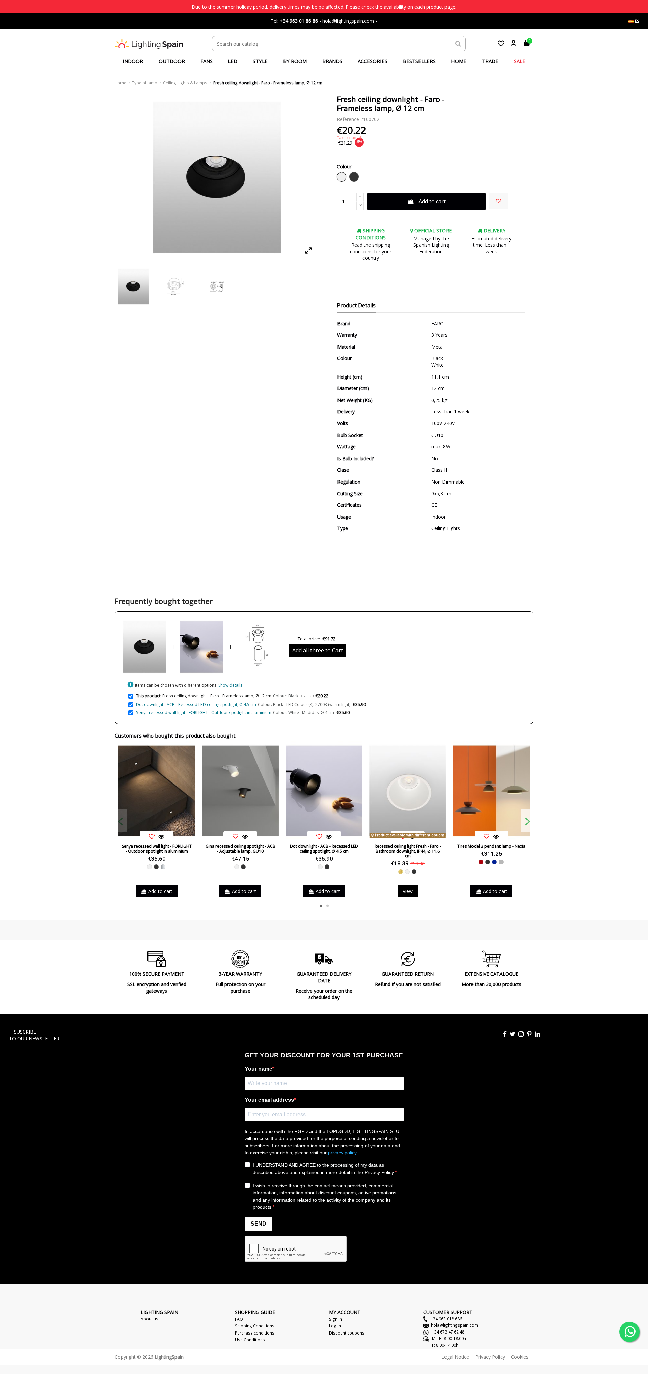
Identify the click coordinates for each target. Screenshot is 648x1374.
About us (149, 1318)
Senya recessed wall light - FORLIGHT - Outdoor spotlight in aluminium (203, 712)
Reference (348, 119)
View (408, 891)
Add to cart (432, 201)
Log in (335, 1325)
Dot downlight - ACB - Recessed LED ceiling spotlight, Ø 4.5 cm (196, 704)
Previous (121, 820)
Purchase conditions (254, 1333)
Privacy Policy (490, 1357)
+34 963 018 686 (446, 1318)
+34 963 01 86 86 (299, 21)
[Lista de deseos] (501, 43)
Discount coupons (346, 1333)
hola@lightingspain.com (454, 1325)
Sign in (335, 1319)
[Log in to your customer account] (513, 43)
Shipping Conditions (254, 1325)
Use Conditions (250, 1339)
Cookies (520, 1357)
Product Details (356, 305)
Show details (230, 685)
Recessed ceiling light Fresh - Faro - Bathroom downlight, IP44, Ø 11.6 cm (408, 851)
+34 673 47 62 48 (447, 1332)
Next (527, 820)
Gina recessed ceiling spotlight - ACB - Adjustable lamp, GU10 (240, 848)
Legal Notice (455, 1357)
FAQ (239, 1319)
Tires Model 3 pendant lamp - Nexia (491, 846)
